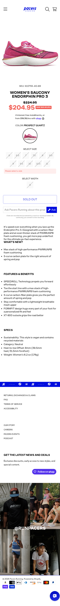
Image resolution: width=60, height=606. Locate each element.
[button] (5, 9)
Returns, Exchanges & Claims (20, 395)
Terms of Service (13, 404)
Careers (8, 429)
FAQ (6, 399)
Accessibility (11, 408)
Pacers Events (12, 434)
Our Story (9, 425)
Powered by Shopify (32, 579)
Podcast (8, 438)
